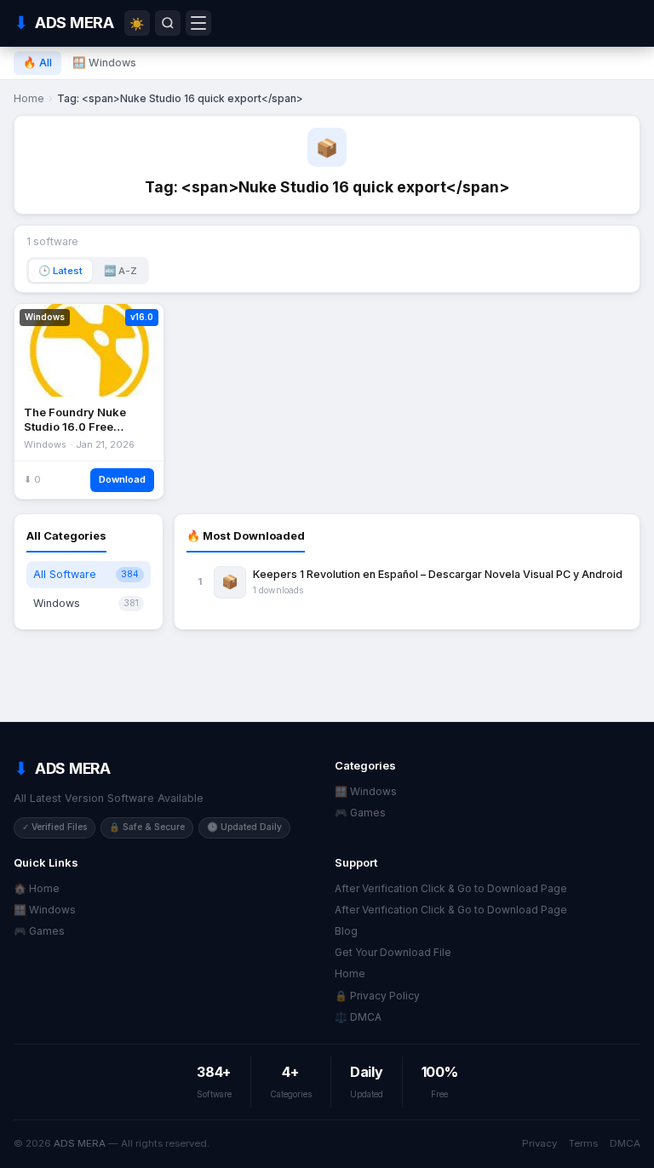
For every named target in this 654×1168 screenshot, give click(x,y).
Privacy (539, 1143)
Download (122, 479)
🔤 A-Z (120, 271)
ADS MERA (80, 1143)
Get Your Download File (393, 952)
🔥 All (37, 62)
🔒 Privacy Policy (377, 995)
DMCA (625, 1143)
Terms (583, 1143)
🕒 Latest (60, 271)
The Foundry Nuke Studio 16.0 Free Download (75, 426)
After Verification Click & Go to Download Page (451, 888)
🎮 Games (360, 812)
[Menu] (198, 23)
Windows (86, 603)
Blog (346, 931)
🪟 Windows (104, 62)
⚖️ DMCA (358, 1017)
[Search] (168, 23)
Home (29, 98)
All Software (86, 574)
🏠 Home (37, 888)
